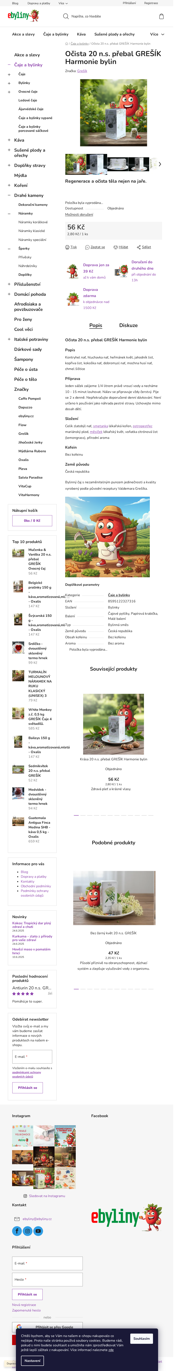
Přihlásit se (27, 1087)
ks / (32, 520)
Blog (15, 3)
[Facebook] (17, 1231)
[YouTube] (38, 1231)
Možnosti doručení (79, 214)
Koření (20, 185)
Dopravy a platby (39, 3)
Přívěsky (24, 257)
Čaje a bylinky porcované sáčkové (33, 128)
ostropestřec (142, 426)
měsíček (96, 432)
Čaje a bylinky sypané (35, 118)
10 (144, 815)
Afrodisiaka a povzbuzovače (28, 306)
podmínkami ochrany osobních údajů (26, 1074)
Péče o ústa (26, 369)
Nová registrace (24, 1305)
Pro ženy (23, 319)
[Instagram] (27, 1231)
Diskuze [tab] (128, 325)
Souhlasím (141, 1338)
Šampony (23, 359)
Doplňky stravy (29, 165)
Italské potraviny (31, 339)
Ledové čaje (27, 100)
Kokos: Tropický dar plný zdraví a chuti (31, 925)
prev (68, 753)
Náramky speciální (32, 240)
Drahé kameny (29, 195)
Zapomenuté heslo (26, 1310)
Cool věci (23, 329)
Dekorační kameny (33, 204)
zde (111, 1350)
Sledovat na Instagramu (47, 1196)
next (158, 753)
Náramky (25, 213)
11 (150, 815)
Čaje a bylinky (28, 65)
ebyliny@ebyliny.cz (37, 1219)
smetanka (100, 426)
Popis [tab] (95, 325)
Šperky (23, 248)
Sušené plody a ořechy (29, 152)
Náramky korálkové (33, 222)
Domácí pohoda (30, 294)
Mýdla (20, 175)
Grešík (82, 71)
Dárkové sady (28, 349)
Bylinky (24, 83)
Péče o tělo (25, 379)
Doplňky (25, 274)
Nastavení (32, 1360)
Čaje (21, 74)
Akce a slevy (27, 55)
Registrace (151, 3)
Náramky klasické (31, 231)
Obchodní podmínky (36, 886)
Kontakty (27, 881)
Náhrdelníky (27, 266)
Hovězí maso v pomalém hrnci (31, 951)
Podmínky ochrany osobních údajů (35, 893)
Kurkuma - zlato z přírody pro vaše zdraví (32, 938)
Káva (19, 140)
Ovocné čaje (28, 91)
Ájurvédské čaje (31, 109)
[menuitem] (23, 34)
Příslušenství (27, 284)
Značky (21, 389)
